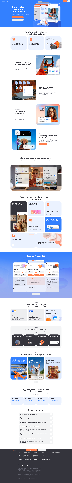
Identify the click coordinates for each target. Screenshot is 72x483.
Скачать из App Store (54, 400)
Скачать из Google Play (15, 400)
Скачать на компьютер (28, 400)
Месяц (32, 260)
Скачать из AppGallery (15, 401)
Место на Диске (16, 269)
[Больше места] (25, 271)
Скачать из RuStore (15, 402)
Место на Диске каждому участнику (33, 269)
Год (40, 260)
